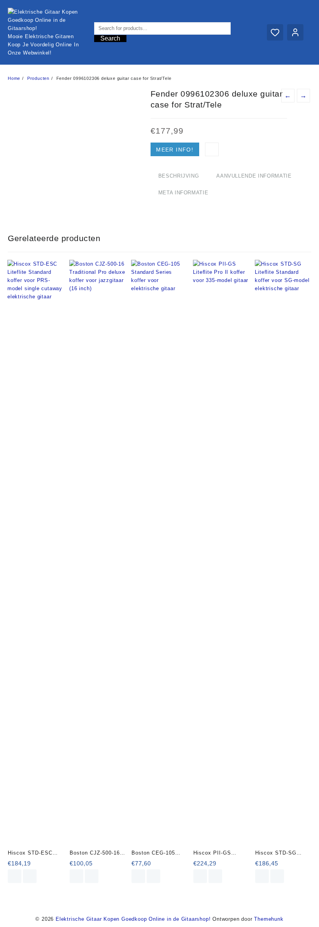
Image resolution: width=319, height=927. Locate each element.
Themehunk (268, 919)
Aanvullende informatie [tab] (253, 176)
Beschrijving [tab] (178, 176)
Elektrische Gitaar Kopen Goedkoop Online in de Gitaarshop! (133, 919)
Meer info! (174, 149)
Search (110, 38)
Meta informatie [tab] (183, 193)
